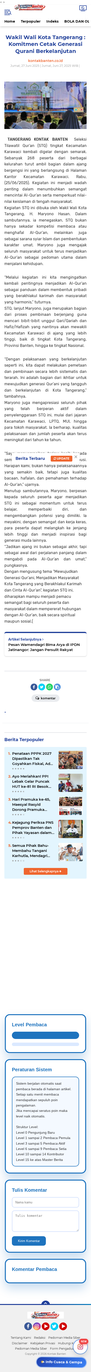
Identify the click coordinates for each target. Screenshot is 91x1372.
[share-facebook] (34, 687)
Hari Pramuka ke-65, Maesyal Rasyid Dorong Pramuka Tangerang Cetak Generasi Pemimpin (31, 804)
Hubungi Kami (68, 1343)
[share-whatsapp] (49, 687)
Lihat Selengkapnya (44, 871)
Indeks (52, 21)
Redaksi (39, 1337)
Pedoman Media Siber (64, 1337)
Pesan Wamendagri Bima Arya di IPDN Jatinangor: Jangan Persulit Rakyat (44, 647)
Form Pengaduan (63, 1348)
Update (62, 458)
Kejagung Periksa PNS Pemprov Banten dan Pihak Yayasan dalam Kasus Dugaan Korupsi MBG (33, 827)
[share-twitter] (41, 687)
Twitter (56, 1332)
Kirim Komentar (29, 1241)
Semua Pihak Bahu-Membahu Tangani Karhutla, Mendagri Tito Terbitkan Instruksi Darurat (30, 850)
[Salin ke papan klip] (57, 687)
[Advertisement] (45, 934)
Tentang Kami (21, 1337)
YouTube (49, 1332)
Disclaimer (19, 1343)
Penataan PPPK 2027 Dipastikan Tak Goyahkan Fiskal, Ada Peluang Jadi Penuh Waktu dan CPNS (32, 758)
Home (9, 21)
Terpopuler (31, 21)
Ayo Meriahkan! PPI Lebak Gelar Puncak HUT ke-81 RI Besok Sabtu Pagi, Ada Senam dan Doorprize (32, 781)
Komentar (48, 698)
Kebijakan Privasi (42, 1343)
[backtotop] (45, 1305)
